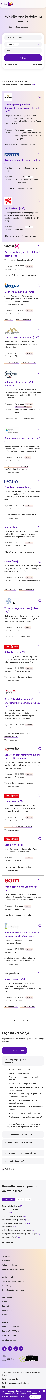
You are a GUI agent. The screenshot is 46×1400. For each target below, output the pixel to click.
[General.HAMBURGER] (42, 4)
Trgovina (5, 1213)
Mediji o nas (7, 1310)
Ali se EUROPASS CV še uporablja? (18, 1134)
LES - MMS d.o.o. (11, 275)
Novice (5, 1315)
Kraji (28, 1199)
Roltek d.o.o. (9, 189)
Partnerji (5, 1306)
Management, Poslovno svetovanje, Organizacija (19, 1234)
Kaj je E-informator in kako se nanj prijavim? (18, 1143)
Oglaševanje (7, 1286)
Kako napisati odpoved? (14, 1161)
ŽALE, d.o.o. (9, 636)
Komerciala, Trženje (9, 1237)
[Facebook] (10, 1348)
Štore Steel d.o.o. (11, 419)
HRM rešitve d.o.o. (11, 236)
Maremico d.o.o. (10, 145)
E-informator (7, 1261)
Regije (20, 1199)
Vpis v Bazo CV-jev (9, 1265)
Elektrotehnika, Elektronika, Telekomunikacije (17, 1230)
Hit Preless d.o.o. (11, 1006)
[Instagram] (15, 1348)
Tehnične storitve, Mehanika (11, 1209)
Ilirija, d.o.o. (8, 319)
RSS (3, 1387)
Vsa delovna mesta (27, 145)
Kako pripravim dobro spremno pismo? (20, 1153)
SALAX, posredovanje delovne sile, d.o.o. (20, 515)
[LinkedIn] (4, 1348)
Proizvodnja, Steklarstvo (10, 1206)
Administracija (7, 1227)
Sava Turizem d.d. (11, 362)
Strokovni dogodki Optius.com (14, 1281)
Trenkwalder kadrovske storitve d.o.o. (19, 783)
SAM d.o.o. (8, 915)
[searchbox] (23, 50)
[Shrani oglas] (40, 97)
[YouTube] (21, 1348)
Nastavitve (24, 1397)
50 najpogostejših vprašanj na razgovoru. (16, 1060)
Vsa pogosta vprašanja (15, 1050)
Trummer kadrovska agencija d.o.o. (18, 677)
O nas (4, 1302)
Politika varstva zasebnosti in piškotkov (15, 1383)
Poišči (24, 58)
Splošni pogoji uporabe (10, 1379)
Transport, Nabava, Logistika (12, 1216)
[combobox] (23, 44)
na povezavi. (35, 1127)
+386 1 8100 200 (9, 1336)
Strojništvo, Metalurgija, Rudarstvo (14, 1223)
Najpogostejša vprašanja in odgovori (23, 27)
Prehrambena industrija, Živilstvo (13, 1220)
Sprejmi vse (35, 1397)
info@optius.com (9, 1340)
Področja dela (8, 1199)
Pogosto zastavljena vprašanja (14, 1269)
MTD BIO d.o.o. (10, 552)
